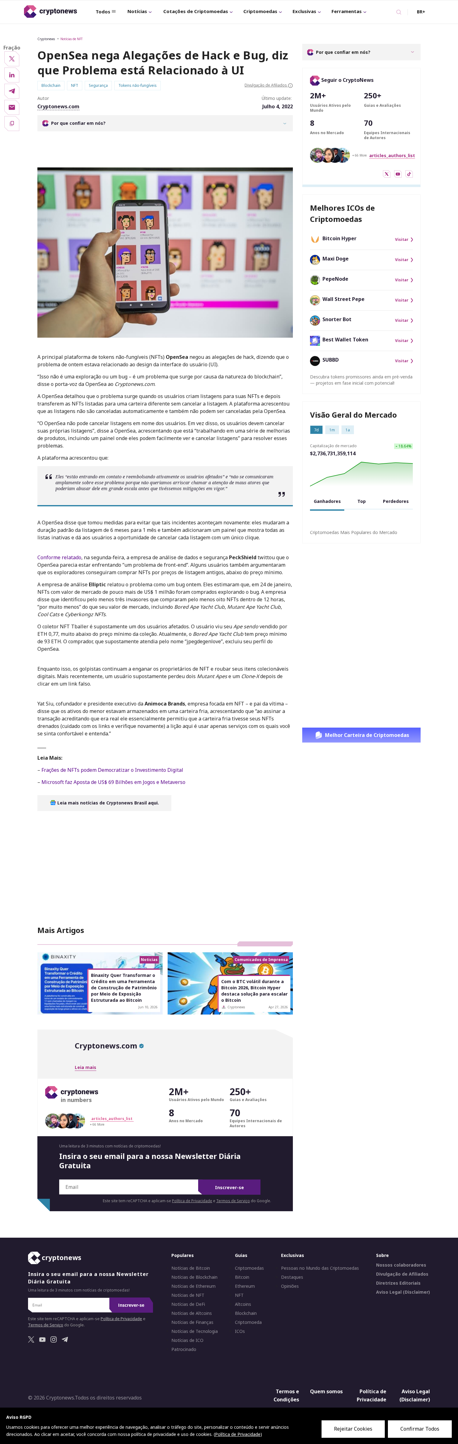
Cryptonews (46, 39)
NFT (239, 1295)
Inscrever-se (229, 1187)
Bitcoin (242, 1277)
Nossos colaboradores (401, 1265)
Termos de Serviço (233, 1200)
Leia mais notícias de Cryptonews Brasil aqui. (107, 803)
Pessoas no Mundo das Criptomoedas (320, 1268)
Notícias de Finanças (192, 1322)
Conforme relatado (59, 557)
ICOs (240, 1331)
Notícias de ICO (187, 1340)
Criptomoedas (260, 11)
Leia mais (85, 1067)
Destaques (292, 1277)
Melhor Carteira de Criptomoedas (367, 735)
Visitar (401, 239)
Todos (103, 11)
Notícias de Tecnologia (194, 1331)
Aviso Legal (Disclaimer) (403, 1292)
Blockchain (246, 1313)
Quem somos (326, 1391)
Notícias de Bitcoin (190, 1268)
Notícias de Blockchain (194, 1277)
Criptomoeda (248, 1322)
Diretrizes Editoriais (398, 1283)
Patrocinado (183, 1349)
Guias (241, 1256)
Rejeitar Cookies (353, 1428)
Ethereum (245, 1286)
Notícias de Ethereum (193, 1286)
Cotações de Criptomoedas (195, 11)
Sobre (382, 1256)
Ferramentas (347, 11)
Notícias (137, 11)
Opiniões (290, 1286)
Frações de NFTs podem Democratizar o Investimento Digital (111, 770)
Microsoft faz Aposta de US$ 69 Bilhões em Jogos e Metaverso (112, 782)
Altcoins (243, 1304)
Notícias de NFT (71, 39)
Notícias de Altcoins (191, 1313)
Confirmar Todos (419, 1428)
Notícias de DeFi (188, 1304)
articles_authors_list (392, 155)
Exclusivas (304, 11)
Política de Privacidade (192, 1200)
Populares (182, 1256)
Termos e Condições (286, 1395)
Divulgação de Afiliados (402, 1274)
